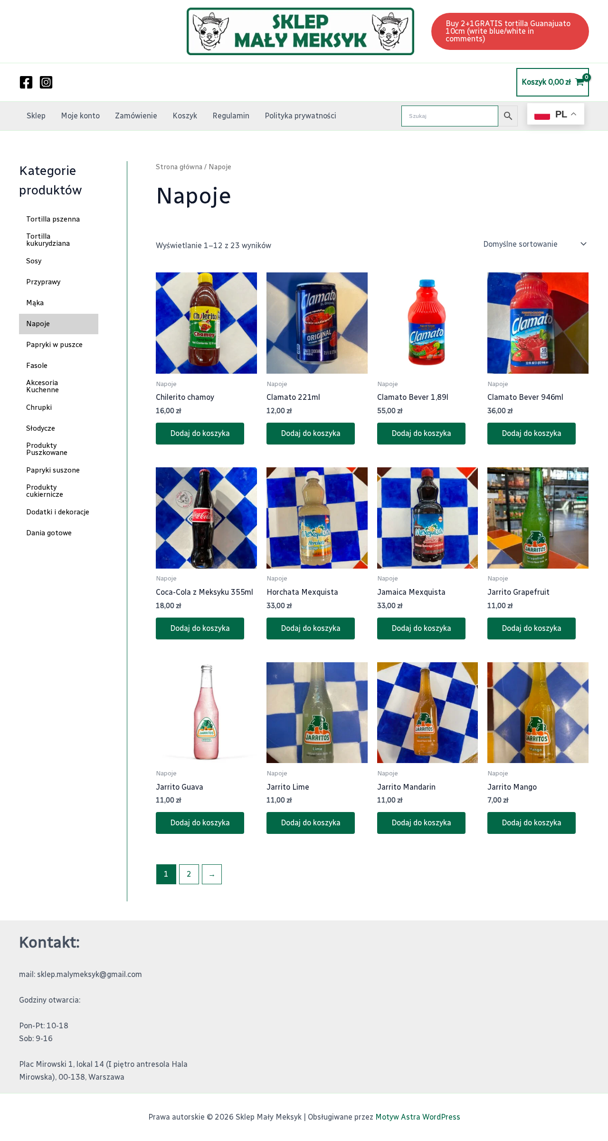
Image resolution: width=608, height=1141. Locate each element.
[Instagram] (46, 82)
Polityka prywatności (300, 115)
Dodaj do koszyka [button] (200, 433)
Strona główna (179, 167)
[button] (510, 31)
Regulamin (230, 115)
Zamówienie (136, 115)
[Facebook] (26, 82)
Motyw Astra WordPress (417, 1117)
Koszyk (184, 115)
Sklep (36, 115)
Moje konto (80, 115)
